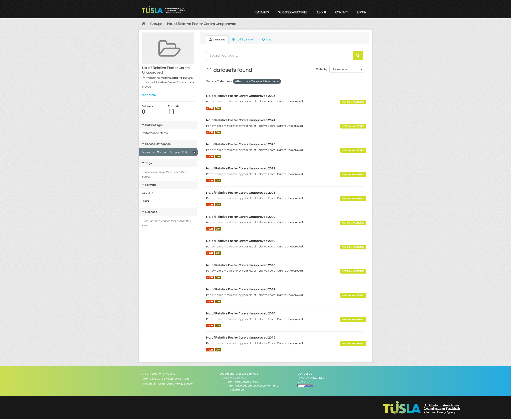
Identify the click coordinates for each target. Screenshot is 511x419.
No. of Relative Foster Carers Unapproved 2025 (240, 95)
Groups (156, 24)
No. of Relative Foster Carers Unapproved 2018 (240, 265)
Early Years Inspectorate (243, 381)
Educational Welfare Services (239, 373)
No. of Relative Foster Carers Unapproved (201, 24)
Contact (341, 12)
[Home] (143, 24)
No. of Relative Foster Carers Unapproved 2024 (240, 120)
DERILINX (319, 377)
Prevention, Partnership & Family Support (168, 383)
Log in (361, 12)
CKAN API (303, 381)
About (321, 12)
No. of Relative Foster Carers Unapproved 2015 (240, 337)
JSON (210, 108)
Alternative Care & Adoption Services (165, 378)
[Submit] (358, 55)
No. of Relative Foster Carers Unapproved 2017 (240, 289)
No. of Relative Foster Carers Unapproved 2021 (240, 192)
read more (149, 95)
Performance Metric (353, 102)
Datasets (262, 12)
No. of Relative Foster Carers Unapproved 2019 (240, 240)
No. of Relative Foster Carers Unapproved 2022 (240, 168)
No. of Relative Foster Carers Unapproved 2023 (240, 144)
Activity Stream (245, 39)
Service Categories (292, 12)
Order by (321, 69)
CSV (218, 108)
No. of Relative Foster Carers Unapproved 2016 (240, 313)
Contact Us (304, 373)
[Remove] (278, 81)
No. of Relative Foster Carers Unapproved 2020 (240, 216)
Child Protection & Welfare (158, 373)
